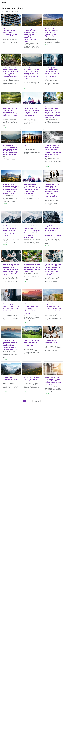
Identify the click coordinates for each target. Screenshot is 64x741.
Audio (25, 145)
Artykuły (52, 2)
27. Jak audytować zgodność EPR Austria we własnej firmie (52, 342)
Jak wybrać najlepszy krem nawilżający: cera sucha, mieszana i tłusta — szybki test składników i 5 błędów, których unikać (32, 267)
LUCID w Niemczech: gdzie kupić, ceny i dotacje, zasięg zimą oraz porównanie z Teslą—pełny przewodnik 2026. (11, 32)
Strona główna (59, 2)
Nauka (3, 2)
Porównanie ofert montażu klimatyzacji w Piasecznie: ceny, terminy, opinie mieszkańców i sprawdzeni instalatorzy (53, 381)
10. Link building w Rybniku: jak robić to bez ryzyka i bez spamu (10, 379)
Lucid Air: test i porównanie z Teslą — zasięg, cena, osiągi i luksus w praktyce (32, 379)
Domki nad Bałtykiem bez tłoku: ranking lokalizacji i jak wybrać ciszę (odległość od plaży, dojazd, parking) (52, 32)
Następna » (37, 401)
